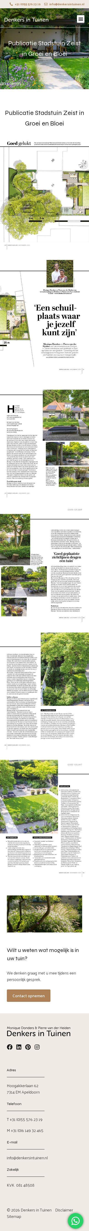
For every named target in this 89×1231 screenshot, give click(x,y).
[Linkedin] (19, 1047)
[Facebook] (10, 1047)
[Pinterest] (28, 1047)
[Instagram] (37, 1047)
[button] (80, 19)
